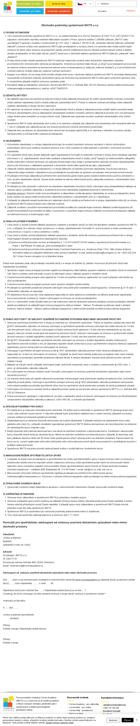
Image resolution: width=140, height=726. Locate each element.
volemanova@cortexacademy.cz (24, 88)
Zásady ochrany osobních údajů (60, 722)
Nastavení (113, 720)
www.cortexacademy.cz (73, 67)
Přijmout (127, 720)
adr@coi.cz (90, 469)
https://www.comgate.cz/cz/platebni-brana (40, 256)
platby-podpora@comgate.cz (101, 252)
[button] (111, 711)
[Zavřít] (136, 720)
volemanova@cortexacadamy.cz (26, 565)
